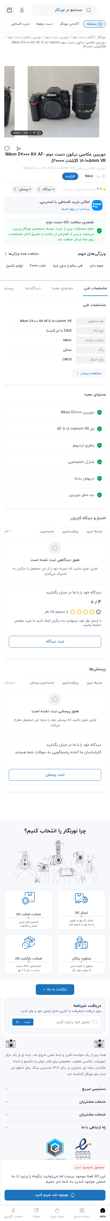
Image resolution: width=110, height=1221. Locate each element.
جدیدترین (47, 531)
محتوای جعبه (62, 288)
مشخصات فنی (95, 288)
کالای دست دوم (83, 37)
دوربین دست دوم (57, 37)
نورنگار (101, 37)
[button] (18, 148)
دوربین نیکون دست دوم (25, 37)
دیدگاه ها (33, 288)
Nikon (89, 176)
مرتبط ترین (94, 531)
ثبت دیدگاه (55, 641)
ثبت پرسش (55, 774)
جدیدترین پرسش (42, 683)
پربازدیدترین (70, 531)
